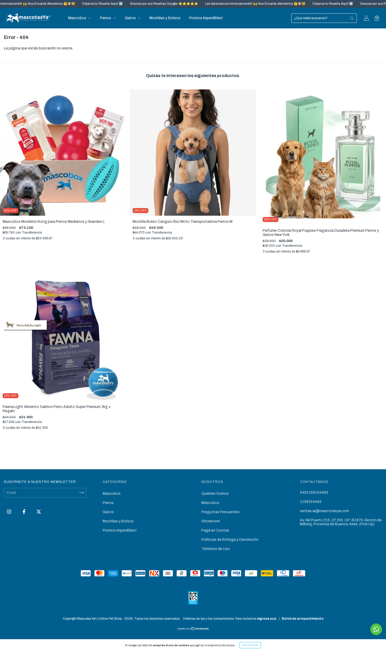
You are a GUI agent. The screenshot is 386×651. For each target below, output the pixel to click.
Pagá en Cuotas (215, 530)
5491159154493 (314, 492)
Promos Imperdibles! (206, 18)
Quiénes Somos (215, 494)
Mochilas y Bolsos (164, 18)
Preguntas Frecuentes (220, 512)
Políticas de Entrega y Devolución (229, 540)
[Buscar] (351, 18)
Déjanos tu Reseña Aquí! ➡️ (72, 4)
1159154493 (310, 502)
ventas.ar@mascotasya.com (324, 511)
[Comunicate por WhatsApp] (376, 629)
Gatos (131, 18)
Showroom (210, 521)
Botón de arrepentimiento (303, 618)
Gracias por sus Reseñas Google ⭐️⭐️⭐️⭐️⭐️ (133, 4)
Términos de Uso (215, 549)
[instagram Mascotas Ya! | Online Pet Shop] (9, 512)
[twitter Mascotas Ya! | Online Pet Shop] (39, 512)
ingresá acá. (267, 618)
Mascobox (77, 18)
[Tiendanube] (193, 629)
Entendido (250, 645)
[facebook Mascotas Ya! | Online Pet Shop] (24, 512)
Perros (106, 18)
